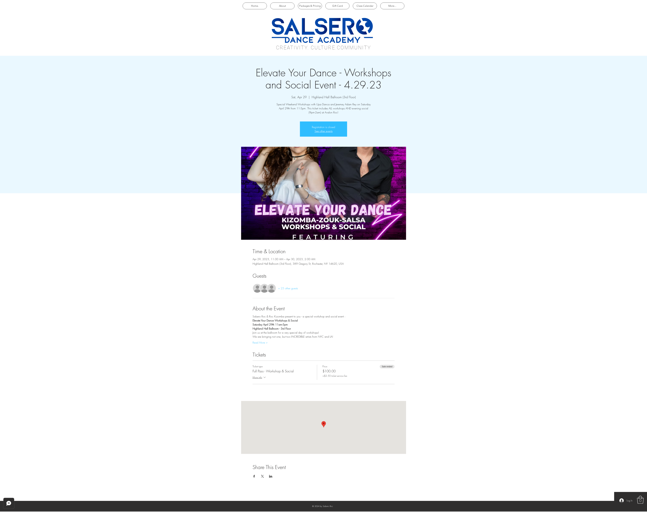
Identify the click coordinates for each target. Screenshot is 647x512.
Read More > (260, 342)
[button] (640, 500)
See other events (324, 131)
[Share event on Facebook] (254, 476)
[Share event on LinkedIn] (270, 476)
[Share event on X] (262, 476)
